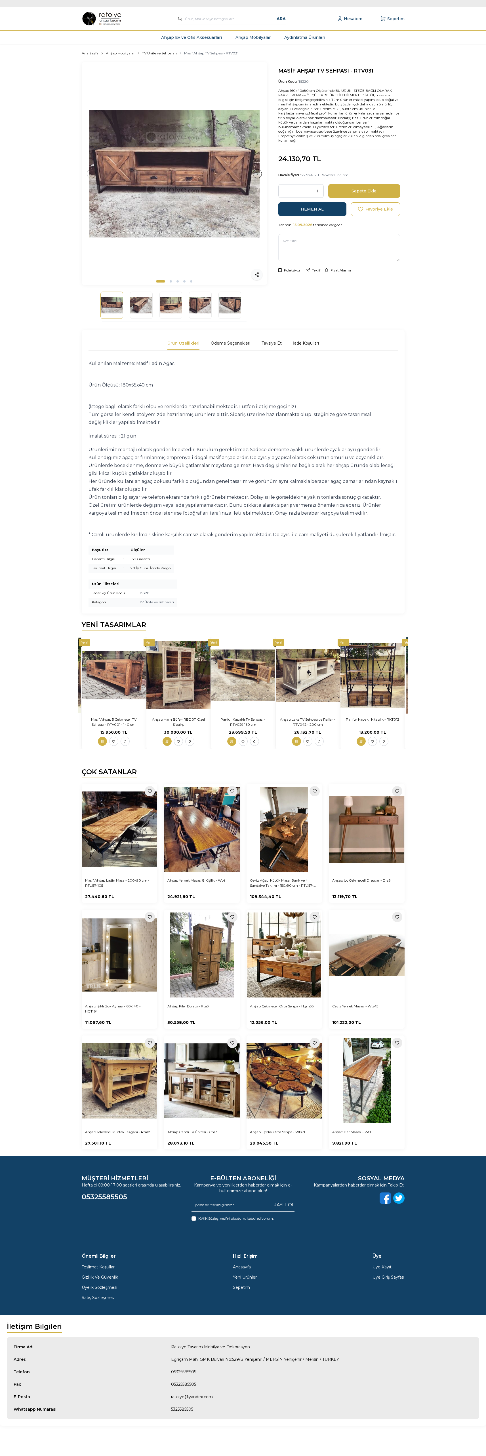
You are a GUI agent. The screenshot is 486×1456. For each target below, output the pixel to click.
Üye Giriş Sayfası (389, 1277)
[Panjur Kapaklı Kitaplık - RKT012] (372, 675)
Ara (281, 18)
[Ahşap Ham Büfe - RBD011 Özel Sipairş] (178, 675)
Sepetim (241, 1287)
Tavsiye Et (272, 343)
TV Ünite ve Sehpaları (159, 53)
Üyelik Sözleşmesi (99, 1287)
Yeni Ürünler (245, 1277)
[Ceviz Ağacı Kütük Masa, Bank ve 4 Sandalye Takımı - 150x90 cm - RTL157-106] (284, 829)
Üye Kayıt (382, 1267)
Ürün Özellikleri (183, 343)
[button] (160, 281)
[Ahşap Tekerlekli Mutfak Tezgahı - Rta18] (119, 1080)
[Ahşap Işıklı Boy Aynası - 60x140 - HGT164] (119, 955)
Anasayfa (242, 1267)
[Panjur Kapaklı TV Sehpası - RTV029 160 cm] (243, 675)
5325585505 (182, 1409)
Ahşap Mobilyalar (253, 37)
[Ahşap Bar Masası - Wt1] (367, 1080)
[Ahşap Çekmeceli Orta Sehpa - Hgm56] (284, 955)
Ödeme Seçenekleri (230, 343)
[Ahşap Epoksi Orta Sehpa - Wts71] (284, 1080)
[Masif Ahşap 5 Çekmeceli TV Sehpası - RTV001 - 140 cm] (114, 675)
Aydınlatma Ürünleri (304, 37)
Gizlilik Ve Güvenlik (100, 1277)
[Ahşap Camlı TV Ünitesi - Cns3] (202, 1080)
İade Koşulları (306, 343)
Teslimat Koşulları (98, 1267)
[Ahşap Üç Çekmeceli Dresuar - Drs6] (367, 829)
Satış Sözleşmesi (98, 1297)
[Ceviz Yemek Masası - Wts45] (367, 955)
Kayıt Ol (283, 1204)
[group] (174, 173)
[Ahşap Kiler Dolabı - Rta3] (202, 955)
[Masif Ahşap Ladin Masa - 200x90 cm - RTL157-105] (119, 829)
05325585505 (183, 1371)
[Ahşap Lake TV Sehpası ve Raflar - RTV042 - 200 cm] (308, 675)
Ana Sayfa (90, 53)
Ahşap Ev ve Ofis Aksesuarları (191, 37)
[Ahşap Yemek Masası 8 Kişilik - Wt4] (202, 829)
